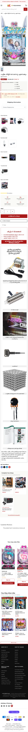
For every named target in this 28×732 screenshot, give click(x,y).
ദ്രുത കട (8, 580)
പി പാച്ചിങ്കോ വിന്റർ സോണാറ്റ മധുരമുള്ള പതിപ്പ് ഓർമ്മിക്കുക (22, 575)
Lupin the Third (4, 654)
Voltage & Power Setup (6, 682)
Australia (3, 676)
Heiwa (16, 661)
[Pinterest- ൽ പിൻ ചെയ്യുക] (9, 467)
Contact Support (18, 688)
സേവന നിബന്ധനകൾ (7, 726)
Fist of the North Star (5, 652)
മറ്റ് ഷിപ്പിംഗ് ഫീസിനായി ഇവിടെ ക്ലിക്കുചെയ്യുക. (14, 241)
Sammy (16, 652)
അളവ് (2, 208)
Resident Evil (4, 657)
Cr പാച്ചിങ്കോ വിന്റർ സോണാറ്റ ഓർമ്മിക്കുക (7, 573)
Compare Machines (18, 686)
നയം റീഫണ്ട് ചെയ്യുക (10, 725)
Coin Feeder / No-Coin (5, 683)
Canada (2, 674)
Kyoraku (5, 76)
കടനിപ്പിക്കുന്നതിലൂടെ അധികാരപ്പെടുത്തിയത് (14, 729)
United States (4, 670)
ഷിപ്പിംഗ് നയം (19, 725)
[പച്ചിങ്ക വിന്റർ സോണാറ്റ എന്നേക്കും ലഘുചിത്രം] (2, 69)
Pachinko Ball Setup (19, 671)
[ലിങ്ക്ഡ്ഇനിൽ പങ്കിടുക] (7, 467)
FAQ (16, 681)
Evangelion (3, 650)
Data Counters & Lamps (19, 673)
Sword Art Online (4, 659)
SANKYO (16, 650)
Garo (2, 663)
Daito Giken (17, 663)
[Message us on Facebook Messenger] (12, 706)
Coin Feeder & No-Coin (19, 669)
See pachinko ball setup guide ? (14, 515)
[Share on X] (4, 467)
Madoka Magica (4, 656)
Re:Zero (2, 661)
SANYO (16, 656)
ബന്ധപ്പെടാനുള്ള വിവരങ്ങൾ (19, 726)
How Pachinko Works (19, 677)
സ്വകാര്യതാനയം (17, 724)
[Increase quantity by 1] (12, 211)
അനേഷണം (8, 724)
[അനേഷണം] (25, 9)
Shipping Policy (4, 678)
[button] (4, 193)
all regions (18, 96)
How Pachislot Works (19, 679)
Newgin (16, 654)
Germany (3, 672)
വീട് (1, 13)
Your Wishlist (17, 684)
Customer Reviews (18, 682)
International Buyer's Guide (20, 675)
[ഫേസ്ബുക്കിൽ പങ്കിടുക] (2, 467)
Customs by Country (5, 680)
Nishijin (16, 659)
